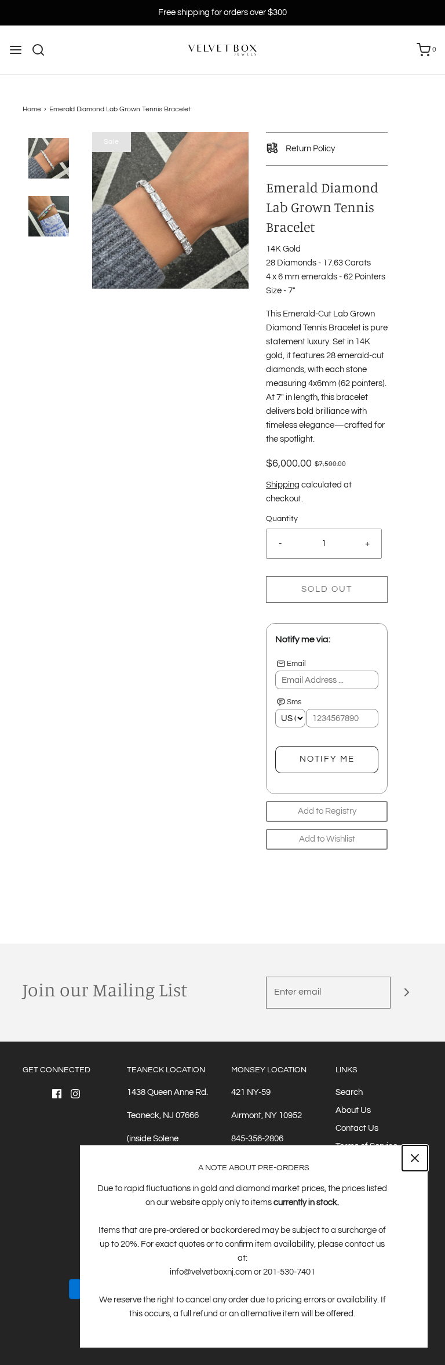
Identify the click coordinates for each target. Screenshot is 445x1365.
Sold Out (326, 589)
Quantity (282, 519)
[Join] (406, 993)
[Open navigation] (15, 49)
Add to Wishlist (327, 839)
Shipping (283, 485)
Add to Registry (327, 811)
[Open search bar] (42, 49)
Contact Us (356, 1128)
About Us (353, 1110)
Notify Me (327, 759)
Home (32, 109)
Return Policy (309, 148)
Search (349, 1092)
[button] (48, 158)
